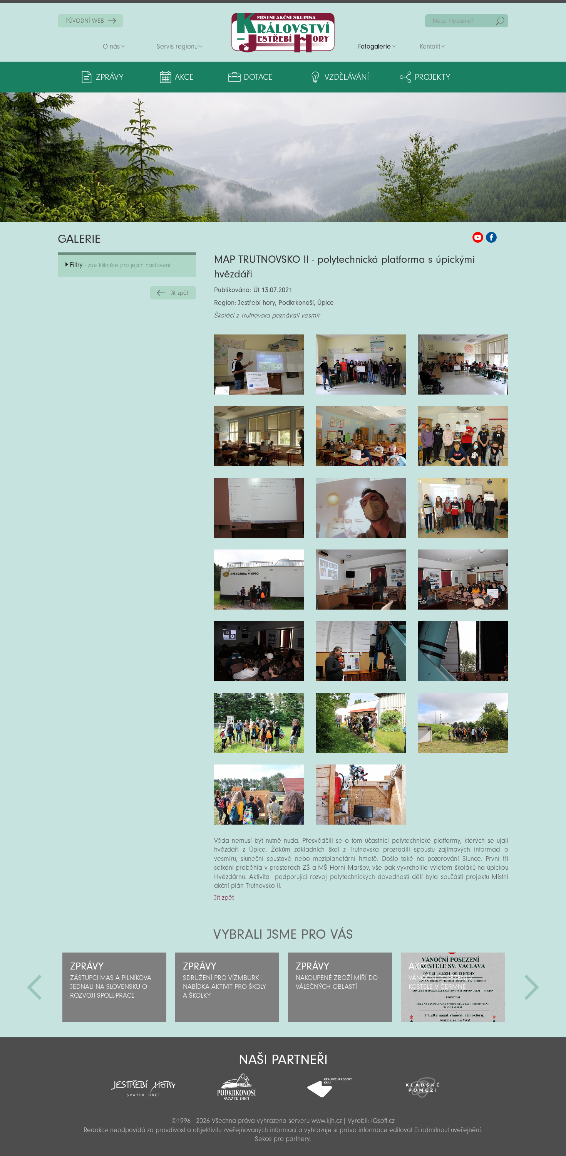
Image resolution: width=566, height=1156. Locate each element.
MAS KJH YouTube (477, 237)
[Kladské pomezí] (422, 1084)
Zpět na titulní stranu (283, 32)
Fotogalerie (374, 46)
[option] (114, 987)
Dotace (258, 77)
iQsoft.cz (383, 1121)
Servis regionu (177, 46)
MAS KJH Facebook (491, 237)
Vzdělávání (347, 77)
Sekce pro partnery (282, 1139)
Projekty (432, 77)
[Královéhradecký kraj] (329, 1083)
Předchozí (34, 987)
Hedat (500, 21)
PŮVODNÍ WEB (84, 20)
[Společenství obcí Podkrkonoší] (236, 1085)
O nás (111, 46)
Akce (184, 77)
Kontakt (430, 46)
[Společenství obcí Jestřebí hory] (143, 1083)
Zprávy (109, 77)
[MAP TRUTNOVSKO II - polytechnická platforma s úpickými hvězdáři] (259, 364)
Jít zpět (179, 292)
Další (531, 987)
